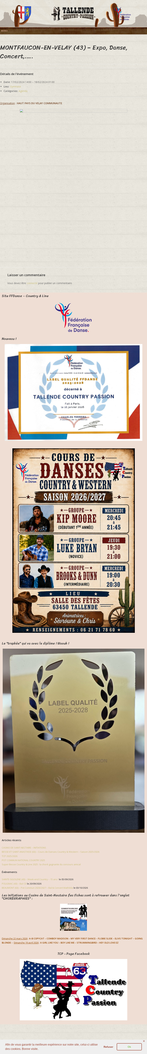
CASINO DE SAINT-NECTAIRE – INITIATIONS (24, 847)
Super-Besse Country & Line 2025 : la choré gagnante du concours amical (41, 864)
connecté (32, 283)
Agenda (23, 91)
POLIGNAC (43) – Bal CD (14, 883)
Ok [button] (129, 1046)
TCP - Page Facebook (74, 954)
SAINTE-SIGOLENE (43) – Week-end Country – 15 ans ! (30, 879)
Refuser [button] (108, 1046)
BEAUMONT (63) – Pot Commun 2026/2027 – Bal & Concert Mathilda (37, 887)
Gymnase (15, 86)
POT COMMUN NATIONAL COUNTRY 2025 (23, 860)
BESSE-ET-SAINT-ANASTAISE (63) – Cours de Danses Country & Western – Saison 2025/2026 (50, 851)
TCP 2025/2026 (9, 856)
